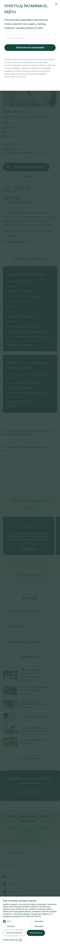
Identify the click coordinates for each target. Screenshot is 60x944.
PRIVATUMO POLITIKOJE (30, 916)
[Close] (56, 4)
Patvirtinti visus (36, 933)
